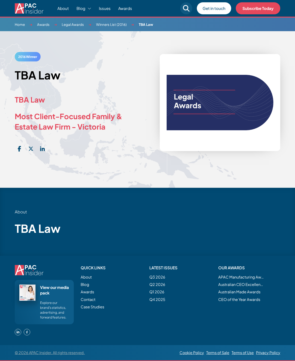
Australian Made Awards (239, 291)
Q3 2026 (157, 277)
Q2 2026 (157, 284)
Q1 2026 (156, 291)
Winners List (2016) (111, 24)
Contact (88, 299)
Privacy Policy (268, 352)
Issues (105, 8)
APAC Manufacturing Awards (241, 277)
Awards (125, 8)
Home (20, 24)
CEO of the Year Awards (239, 299)
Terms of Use (243, 352)
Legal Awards (73, 24)
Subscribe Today (258, 8)
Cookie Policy (192, 352)
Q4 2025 (157, 299)
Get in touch (214, 8)
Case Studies (92, 306)
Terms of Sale (217, 352)
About (63, 8)
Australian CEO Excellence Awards (241, 284)
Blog (85, 284)
